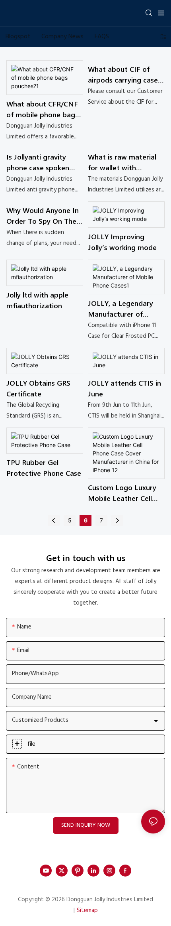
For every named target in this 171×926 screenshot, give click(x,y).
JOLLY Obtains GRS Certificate (38, 388)
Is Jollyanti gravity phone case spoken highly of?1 (37, 162)
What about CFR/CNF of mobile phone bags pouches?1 (42, 109)
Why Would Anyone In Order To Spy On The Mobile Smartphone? (42, 216)
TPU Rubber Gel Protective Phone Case (43, 467)
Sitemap (87, 910)
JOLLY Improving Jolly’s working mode (122, 242)
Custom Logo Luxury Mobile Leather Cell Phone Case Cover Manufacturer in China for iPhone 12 (124, 493)
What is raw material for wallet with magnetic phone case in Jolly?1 (123, 162)
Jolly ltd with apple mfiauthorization (37, 300)
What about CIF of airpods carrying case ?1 (125, 74)
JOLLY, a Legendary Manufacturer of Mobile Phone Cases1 (122, 308)
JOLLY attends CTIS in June (124, 388)
